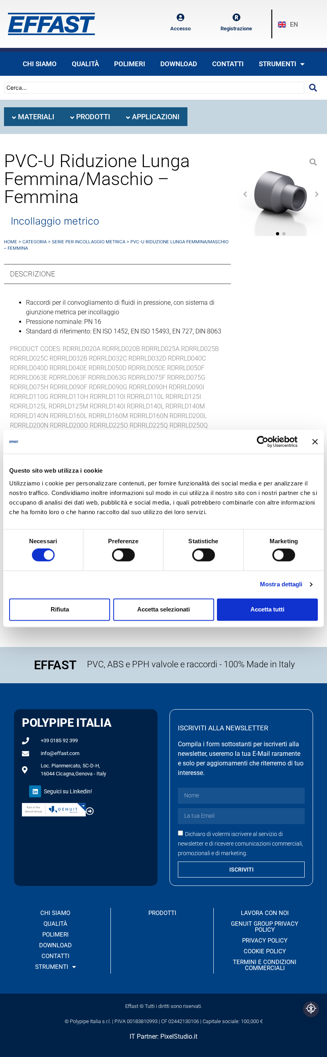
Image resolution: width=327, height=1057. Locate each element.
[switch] (123, 555)
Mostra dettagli (281, 584)
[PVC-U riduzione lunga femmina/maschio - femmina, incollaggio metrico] (281, 194)
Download (178, 64)
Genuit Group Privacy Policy (264, 926)
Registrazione (236, 29)
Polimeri (129, 64)
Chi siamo (40, 64)
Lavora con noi (265, 913)
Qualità (85, 64)
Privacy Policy (265, 940)
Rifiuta (60, 609)
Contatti (228, 64)
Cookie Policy (265, 951)
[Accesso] (181, 18)
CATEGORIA (34, 242)
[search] (313, 88)
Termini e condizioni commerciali (264, 965)
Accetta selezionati (163, 609)
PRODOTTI (162, 913)
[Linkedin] (35, 791)
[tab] (33, 116)
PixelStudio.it (178, 1036)
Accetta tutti (267, 609)
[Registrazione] (236, 18)
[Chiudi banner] (315, 441)
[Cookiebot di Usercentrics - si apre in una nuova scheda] (262, 442)
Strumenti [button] (277, 64)
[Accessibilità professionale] (311, 1009)
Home (10, 242)
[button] (245, 194)
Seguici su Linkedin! (68, 791)
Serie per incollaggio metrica (88, 242)
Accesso (180, 29)
